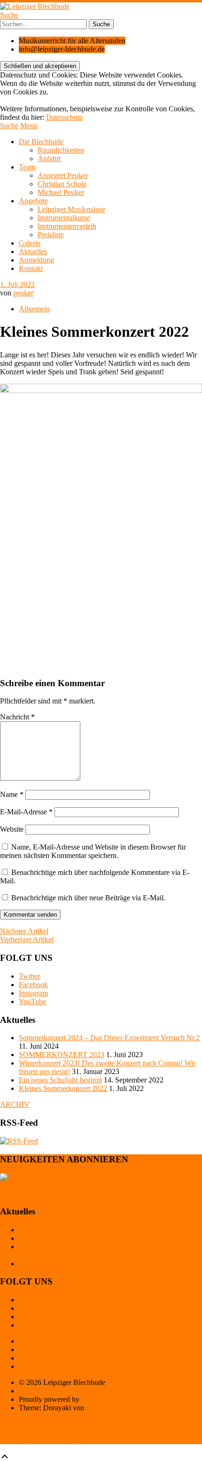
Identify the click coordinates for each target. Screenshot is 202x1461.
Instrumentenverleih (67, 226)
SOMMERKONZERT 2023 (61, 1055)
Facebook (33, 985)
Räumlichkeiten (61, 150)
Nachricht (17, 717)
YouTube (32, 1001)
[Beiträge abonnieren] (19, 1141)
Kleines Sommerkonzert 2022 (63, 1088)
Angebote (33, 201)
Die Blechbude (41, 142)
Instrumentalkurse (64, 218)
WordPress (97, 1399)
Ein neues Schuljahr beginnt (60, 1080)
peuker (23, 293)
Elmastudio (102, 1408)
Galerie (29, 243)
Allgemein (34, 309)
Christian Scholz (62, 184)
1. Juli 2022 (17, 284)
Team (27, 167)
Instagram (33, 993)
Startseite (32, 1341)
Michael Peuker (61, 192)
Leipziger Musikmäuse (71, 209)
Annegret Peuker (63, 175)
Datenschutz (64, 117)
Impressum (35, 1366)
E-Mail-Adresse (26, 812)
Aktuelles (33, 251)
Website (11, 829)
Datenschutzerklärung (51, 1358)
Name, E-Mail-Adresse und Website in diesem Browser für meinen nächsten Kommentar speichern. (93, 851)
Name (11, 794)
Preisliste (51, 235)
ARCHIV (15, 1104)
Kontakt (31, 268)
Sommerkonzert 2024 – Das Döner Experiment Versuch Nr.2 (109, 1038)
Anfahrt (49, 158)
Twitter (29, 976)
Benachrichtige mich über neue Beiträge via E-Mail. (88, 898)
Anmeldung (36, 260)
